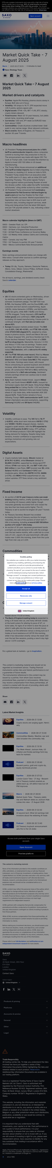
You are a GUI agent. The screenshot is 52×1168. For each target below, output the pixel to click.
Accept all (26, 589)
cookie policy (21, 583)
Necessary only (26, 596)
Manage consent (26, 603)
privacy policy (37, 583)
